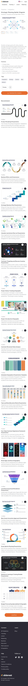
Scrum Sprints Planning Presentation (11, 546)
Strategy (11, 79)
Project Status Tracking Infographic (11, 291)
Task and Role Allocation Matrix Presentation (13, 403)
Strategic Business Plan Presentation (11, 205)
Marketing (24, 4)
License (3, 661)
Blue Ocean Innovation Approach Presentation (14, 518)
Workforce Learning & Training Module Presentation (11, 575)
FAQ (2, 659)
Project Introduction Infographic (10, 319)
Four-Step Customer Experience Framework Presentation (13, 431)
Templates (4, 4)
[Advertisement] (14, 50)
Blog (16, 631)
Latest (18, 4)
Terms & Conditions (6, 664)
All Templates (4, 631)
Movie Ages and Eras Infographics (10, 460)
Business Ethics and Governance (10, 177)
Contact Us (4, 657)
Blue (22, 79)
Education (4, 643)
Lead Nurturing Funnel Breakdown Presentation (10, 489)
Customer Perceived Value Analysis (10, 347)
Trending (11, 4)
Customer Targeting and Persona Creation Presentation (13, 262)
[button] (3, 24)
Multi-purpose (5, 645)
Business (3, 641)
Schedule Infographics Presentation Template (14, 375)
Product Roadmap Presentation (10, 121)
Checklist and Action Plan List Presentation (13, 233)
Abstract (4, 82)
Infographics (11, 9)
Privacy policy (4, 666)
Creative (17, 79)
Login (25, 1)
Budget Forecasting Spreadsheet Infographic (13, 604)
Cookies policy (5, 669)
